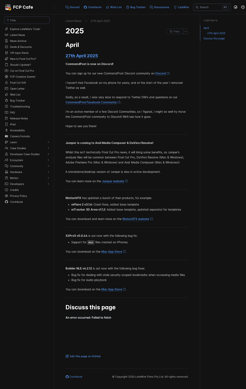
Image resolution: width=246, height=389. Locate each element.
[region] (27, 207)
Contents (211, 20)
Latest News (74, 20)
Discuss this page (214, 38)
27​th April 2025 (100, 20)
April (206, 27)
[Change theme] (235, 7)
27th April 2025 (82, 55)
